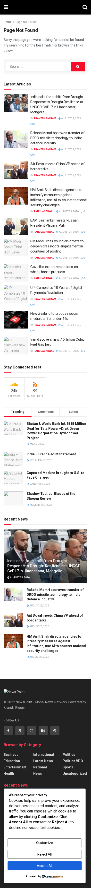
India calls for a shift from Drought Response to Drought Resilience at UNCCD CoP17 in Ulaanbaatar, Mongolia (44, 566)
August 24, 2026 (71, 299)
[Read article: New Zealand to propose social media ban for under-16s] (16, 320)
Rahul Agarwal (44, 211)
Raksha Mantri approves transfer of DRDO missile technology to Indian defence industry (57, 138)
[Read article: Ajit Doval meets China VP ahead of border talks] (16, 170)
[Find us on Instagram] (31, 730)
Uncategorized (75, 773)
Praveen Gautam (45, 118)
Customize (44, 843)
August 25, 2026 (71, 118)
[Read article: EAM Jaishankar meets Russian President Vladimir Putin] (16, 226)
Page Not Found (26, 22)
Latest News (43, 761)
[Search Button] (85, 7)
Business (11, 755)
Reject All (44, 854)
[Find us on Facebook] (8, 730)
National (40, 767)
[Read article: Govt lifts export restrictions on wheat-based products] (16, 273)
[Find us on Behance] (43, 730)
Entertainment (15, 767)
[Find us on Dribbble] (54, 730)
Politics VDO (73, 761)
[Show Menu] (6, 7)
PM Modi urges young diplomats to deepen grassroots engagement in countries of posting (56, 246)
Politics (69, 755)
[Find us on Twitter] (20, 730)
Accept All (44, 866)
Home (8, 22)
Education (12, 761)
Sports (68, 767)
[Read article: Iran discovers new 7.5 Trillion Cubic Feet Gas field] (16, 345)
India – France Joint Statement (51, 454)
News (37, 773)
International (43, 755)
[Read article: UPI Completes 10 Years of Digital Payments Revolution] (16, 294)
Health (9, 773)
